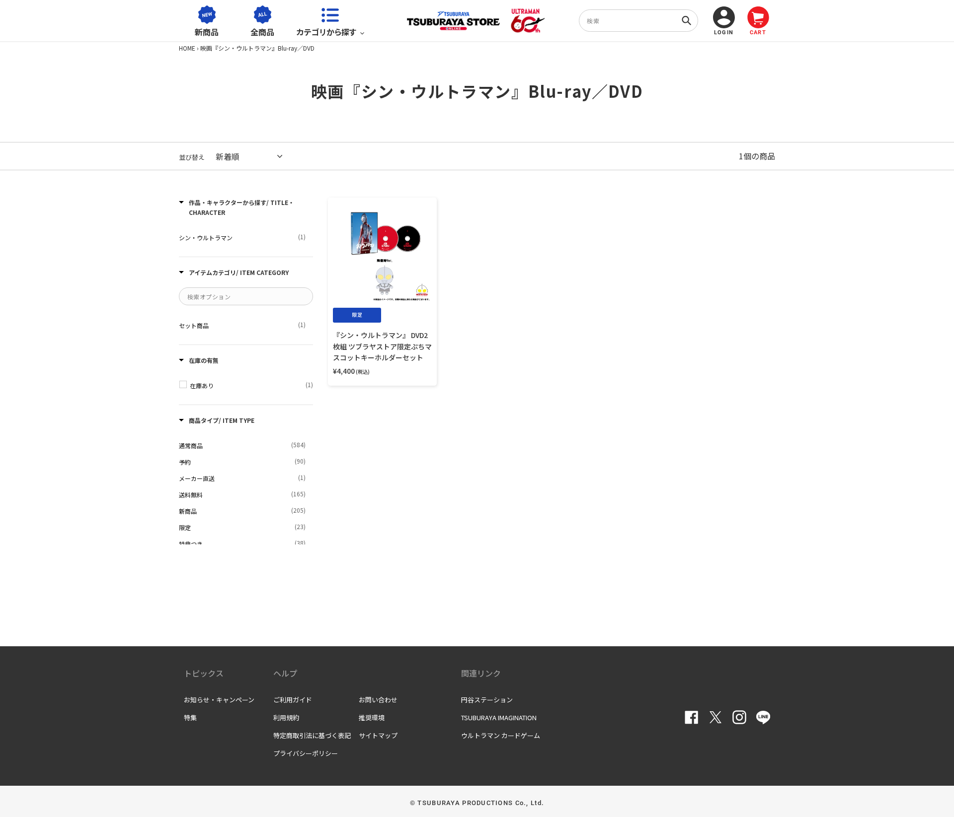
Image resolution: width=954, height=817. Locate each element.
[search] (638, 20)
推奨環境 (372, 717)
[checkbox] (242, 237)
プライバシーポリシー (305, 753)
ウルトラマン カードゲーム (500, 735)
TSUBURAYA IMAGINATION (499, 717)
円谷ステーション (487, 699)
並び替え (192, 157)
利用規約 (286, 717)
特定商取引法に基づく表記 (312, 735)
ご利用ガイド (292, 699)
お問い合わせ (378, 699)
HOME (187, 48)
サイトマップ (378, 735)
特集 (190, 717)
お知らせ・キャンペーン (219, 699)
